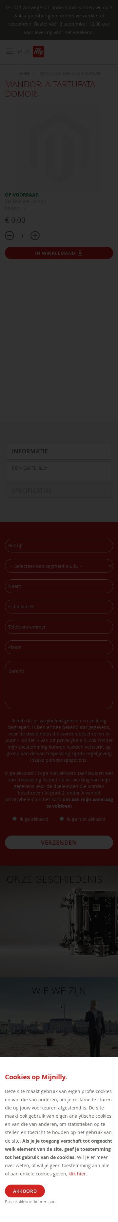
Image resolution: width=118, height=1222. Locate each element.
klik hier (77, 1173)
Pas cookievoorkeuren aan (30, 1202)
